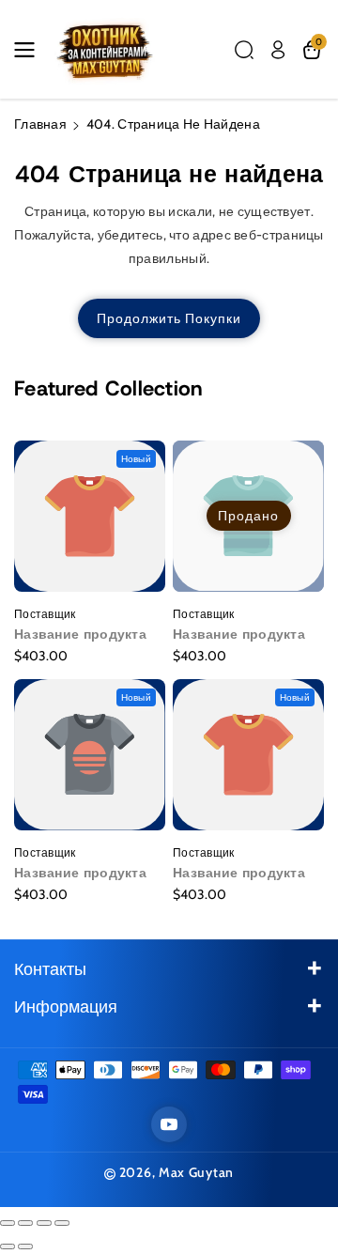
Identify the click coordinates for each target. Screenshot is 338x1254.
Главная (40, 124)
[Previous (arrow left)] (7, 1246)
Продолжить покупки (169, 318)
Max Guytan (196, 1172)
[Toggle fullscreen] (44, 1223)
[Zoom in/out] (61, 1223)
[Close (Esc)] (7, 1223)
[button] (30, 50)
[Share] (25, 1223)
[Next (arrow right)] (25, 1246)
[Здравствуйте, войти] (278, 50)
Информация (65, 1007)
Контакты (50, 969)
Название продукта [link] (80, 634)
